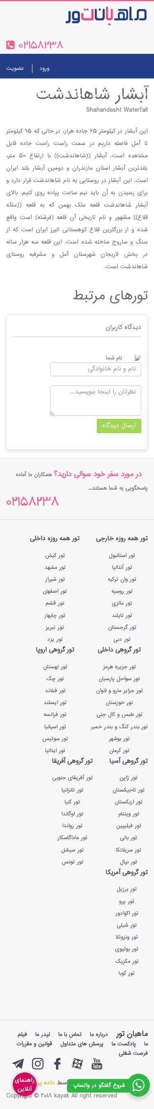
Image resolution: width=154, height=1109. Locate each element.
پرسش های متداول (81, 1044)
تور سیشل (72, 850)
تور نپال (128, 862)
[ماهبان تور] (92, 15)
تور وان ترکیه (122, 579)
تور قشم (55, 603)
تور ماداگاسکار (72, 837)
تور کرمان (119, 750)
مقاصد (13, 93)
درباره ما (65, 114)
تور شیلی (127, 925)
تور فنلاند (55, 690)
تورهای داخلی (66, 93)
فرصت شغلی (29, 114)
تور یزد (55, 639)
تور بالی (128, 837)
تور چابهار (54, 615)
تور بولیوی (126, 949)
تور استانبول (122, 555)
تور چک (55, 678)
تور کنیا (72, 802)
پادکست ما (124, 1044)
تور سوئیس (55, 738)
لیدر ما (42, 1034)
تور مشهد (55, 567)
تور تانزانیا (72, 790)
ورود (44, 68)
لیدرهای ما (136, 114)
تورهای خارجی (111, 93)
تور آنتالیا (122, 567)
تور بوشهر (119, 738)
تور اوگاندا (72, 814)
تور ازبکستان (129, 802)
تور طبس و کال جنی (120, 714)
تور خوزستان (119, 702)
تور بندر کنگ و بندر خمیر (119, 727)
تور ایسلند (55, 702)
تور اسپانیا (55, 727)
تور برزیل (127, 889)
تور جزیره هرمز (119, 667)
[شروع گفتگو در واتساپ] (138, 1085)
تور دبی (122, 639)
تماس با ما (98, 114)
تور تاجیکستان (129, 790)
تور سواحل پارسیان (119, 678)
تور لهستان (55, 667)
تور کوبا (127, 973)
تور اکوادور (126, 913)
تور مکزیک (127, 961)
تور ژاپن (129, 777)
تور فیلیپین (128, 826)
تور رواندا (72, 826)
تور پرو (126, 901)
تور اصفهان (55, 591)
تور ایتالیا (55, 750)
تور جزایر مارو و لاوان (119, 690)
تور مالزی (122, 603)
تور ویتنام (128, 814)
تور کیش (55, 555)
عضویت (15, 68)
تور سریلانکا (128, 850)
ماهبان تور (132, 1034)
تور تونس (72, 862)
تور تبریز (55, 627)
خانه (144, 93)
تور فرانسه (55, 714)
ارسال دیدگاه (119, 425)
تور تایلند (122, 615)
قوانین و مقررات (34, 1044)
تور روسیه (122, 591)
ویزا (34, 93)
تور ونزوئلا (126, 937)
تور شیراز (55, 579)
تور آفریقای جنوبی (72, 777)
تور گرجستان (122, 627)
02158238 (32, 503)
